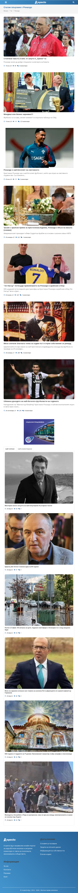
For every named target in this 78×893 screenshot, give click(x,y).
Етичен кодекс (45, 854)
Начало (6, 11)
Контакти (7, 869)
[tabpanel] (39, 638)
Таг (11, 11)
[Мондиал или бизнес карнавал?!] (39, 92)
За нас (6, 866)
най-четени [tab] (9, 449)
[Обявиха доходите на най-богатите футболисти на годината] (39, 379)
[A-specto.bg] (40, 2)
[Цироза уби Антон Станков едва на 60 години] (39, 539)
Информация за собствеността (52, 851)
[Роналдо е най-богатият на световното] (39, 148)
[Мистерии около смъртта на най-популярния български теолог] (39, 478)
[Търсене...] (73, 2)
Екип (5, 877)
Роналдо (17, 11)
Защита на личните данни (50, 847)
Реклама (7, 873)
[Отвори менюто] (6, 2)
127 (25, 121)
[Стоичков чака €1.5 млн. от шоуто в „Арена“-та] (39, 37)
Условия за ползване (48, 843)
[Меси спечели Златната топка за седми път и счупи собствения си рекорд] (39, 321)
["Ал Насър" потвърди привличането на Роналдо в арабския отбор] (39, 264)
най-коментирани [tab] (25, 449)
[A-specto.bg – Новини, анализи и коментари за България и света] (9, 841)
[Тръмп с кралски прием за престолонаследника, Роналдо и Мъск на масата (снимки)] (39, 206)
